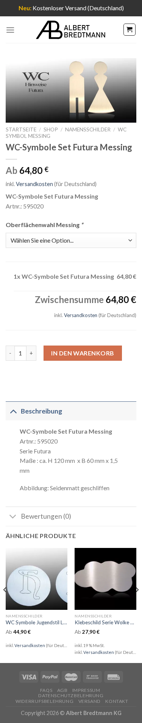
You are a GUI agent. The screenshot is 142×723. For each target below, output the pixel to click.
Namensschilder (88, 129)
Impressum (86, 690)
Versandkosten (34, 184)
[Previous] (5, 605)
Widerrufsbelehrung (44, 701)
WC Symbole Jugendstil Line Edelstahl (36, 622)
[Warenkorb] (129, 30)
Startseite (21, 129)
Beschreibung (41, 411)
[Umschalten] (13, 411)
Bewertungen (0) (46, 516)
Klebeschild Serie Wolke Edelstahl (105, 622)
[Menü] (10, 30)
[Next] (136, 605)
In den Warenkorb (82, 353)
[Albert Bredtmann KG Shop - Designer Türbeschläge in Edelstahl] (71, 30)
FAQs (46, 690)
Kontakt (116, 701)
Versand (89, 701)
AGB (62, 690)
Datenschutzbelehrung (70, 695)
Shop (51, 129)
